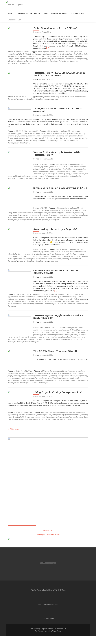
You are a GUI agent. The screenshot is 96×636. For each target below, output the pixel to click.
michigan (68, 56)
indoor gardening (57, 56)
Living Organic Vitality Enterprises (20, 417)
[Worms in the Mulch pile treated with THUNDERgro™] (19, 162)
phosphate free (44, 58)
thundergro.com (14, 63)
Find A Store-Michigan (23, 371)
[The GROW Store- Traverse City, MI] (19, 356)
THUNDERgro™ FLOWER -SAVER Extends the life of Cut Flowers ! (59, 74)
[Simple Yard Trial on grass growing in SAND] (19, 198)
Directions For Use (24, 13)
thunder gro (64, 61)
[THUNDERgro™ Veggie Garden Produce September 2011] (19, 324)
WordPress (56, 631)
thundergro (74, 61)
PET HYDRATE (77, 13)
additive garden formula (47, 51)
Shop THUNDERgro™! (60, 13)
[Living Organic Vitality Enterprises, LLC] (19, 395)
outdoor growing (32, 58)
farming (73, 54)
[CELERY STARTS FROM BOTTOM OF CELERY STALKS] (19, 279)
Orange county (13, 58)
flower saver (69, 96)
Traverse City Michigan (39, 383)
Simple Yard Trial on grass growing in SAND (60, 188)
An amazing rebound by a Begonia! (55, 229)
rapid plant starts (67, 58)
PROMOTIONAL (41, 13)
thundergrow (25, 63)
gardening (23, 56)
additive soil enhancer (64, 51)
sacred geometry (81, 58)
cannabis (40, 54)
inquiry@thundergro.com (48, 604)
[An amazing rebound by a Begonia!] (19, 239)
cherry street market (62, 54)
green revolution (34, 56)
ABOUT (11, 13)
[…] (47, 48)
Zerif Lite (38, 631)
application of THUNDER (17, 54)
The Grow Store (63, 380)
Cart (19, 20)
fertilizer (80, 54)
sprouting (33, 61)
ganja (17, 56)
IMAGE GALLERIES (23, 294)
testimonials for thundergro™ (49, 61)
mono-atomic (77, 56)
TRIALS (44, 164)
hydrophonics (46, 56)
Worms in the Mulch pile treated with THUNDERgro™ (56, 153)
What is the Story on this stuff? (26, 131)
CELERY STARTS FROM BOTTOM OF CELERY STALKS (55, 271)
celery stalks (49, 54)
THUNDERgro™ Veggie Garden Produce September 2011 (58, 316)
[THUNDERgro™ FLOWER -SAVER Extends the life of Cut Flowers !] (19, 83)
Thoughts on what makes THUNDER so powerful (57, 110)
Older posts (13, 429)
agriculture (77, 51)
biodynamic (31, 54)
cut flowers (60, 96)
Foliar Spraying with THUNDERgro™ (55, 28)
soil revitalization (14, 61)
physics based (55, 58)
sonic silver (25, 61)
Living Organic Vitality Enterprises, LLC (57, 392)
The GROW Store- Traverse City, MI (55, 351)
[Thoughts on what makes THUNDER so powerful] (19, 112)
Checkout (11, 20)
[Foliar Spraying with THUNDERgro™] (19, 38)
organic (22, 58)
